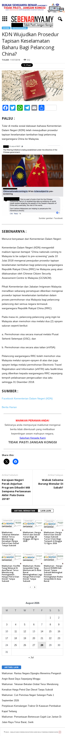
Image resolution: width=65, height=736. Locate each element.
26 (24, 645)
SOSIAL (6, 28)
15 (50, 631)
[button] (59, 19)
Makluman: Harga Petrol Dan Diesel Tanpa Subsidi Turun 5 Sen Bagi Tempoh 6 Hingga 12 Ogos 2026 (53, 538)
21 (42, 638)
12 (24, 631)
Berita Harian (9, 407)
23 (59, 638)
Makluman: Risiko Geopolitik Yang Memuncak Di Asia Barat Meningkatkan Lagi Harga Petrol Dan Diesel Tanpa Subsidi (32, 573)
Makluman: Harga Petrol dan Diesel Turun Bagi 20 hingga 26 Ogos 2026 (32, 536)
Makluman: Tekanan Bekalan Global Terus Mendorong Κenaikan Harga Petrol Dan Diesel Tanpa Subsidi (10, 539)
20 (33, 638)
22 (50, 638)
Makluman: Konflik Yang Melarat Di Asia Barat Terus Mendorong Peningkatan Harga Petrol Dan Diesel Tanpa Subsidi (11, 573)
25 (15, 645)
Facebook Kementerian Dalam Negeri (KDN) (27, 398)
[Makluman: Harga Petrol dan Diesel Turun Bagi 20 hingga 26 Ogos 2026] (32, 523)
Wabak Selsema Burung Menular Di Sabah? (50, 483)
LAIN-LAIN (45, 510)
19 (24, 638)
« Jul (31, 657)
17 (6, 638)
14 (42, 631)
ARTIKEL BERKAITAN (24, 510)
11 (15, 631)
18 (15, 638)
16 (59, 631)
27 (33, 645)
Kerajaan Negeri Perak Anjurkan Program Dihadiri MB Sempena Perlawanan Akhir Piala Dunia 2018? (16, 489)
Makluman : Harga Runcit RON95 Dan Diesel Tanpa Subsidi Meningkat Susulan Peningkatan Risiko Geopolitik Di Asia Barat (53, 573)
